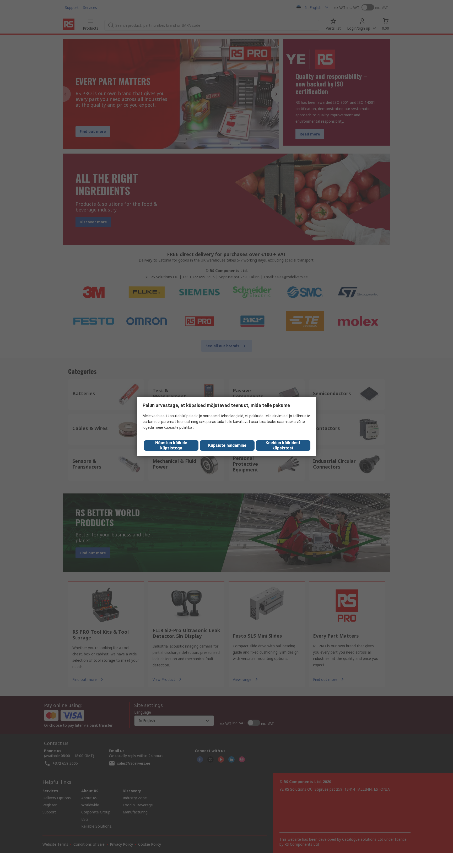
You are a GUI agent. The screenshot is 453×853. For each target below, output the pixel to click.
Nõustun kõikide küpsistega (171, 445)
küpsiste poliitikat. (179, 427)
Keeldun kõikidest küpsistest (283, 445)
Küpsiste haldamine (227, 445)
